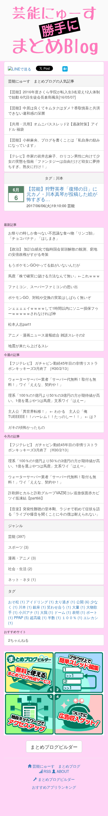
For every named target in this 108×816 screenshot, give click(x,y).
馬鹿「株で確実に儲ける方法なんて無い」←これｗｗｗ (54, 275)
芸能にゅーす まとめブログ (55, 766)
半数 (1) (54, 617)
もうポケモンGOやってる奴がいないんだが (44, 265)
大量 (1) (78, 607)
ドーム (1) (62, 612)
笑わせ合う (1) (59, 607)
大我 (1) (46, 612)
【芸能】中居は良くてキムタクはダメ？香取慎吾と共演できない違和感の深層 (54, 110)
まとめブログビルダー (54, 746)
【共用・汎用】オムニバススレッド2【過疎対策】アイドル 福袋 (53, 126)
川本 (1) (25, 607)
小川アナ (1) (29, 612)
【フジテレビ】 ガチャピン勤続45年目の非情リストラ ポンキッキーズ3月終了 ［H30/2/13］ (54, 365)
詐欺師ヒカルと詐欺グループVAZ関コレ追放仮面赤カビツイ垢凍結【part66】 (53, 495)
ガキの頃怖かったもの (26, 427)
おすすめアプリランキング (54, 787)
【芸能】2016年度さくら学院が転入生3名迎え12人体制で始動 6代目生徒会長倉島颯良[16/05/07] (54, 94)
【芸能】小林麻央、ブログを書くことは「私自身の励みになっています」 (54, 142)
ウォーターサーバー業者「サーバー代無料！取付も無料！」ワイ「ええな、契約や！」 (52, 381)
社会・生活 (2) (20, 568)
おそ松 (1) (16, 601)
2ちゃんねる (18, 640)
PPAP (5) (21, 617)
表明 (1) (78, 612)
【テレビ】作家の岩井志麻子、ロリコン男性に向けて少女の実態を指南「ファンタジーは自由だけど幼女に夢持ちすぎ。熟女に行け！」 (54, 161)
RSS (46, 771)
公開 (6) (82, 601)
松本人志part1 (19, 324)
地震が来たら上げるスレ (28, 345)
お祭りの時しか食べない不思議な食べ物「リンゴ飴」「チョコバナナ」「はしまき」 (52, 235)
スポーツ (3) (18, 547)
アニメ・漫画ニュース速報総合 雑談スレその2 (46, 335)
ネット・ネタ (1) (22, 579)
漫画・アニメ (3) (22, 557)
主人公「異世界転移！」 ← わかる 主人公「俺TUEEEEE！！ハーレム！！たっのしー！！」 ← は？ (52, 414)
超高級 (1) (38, 617)
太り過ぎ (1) (65, 601)
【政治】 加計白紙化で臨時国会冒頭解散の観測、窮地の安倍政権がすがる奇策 (52, 251)
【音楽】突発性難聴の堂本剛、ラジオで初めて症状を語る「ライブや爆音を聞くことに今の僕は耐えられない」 (54, 511)
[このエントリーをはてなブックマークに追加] (65, 68)
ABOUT (62, 771)
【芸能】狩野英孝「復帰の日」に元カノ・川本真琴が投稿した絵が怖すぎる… (61, 193)
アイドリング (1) (40, 601)
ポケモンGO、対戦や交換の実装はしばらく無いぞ (49, 297)
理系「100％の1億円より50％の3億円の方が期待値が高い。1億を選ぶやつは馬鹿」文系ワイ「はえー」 (54, 397)
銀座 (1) (39, 607)
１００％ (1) (72, 617)
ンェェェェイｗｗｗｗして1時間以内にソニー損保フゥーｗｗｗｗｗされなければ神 (53, 310)
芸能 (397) (16, 536)
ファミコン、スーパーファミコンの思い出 (43, 286)
